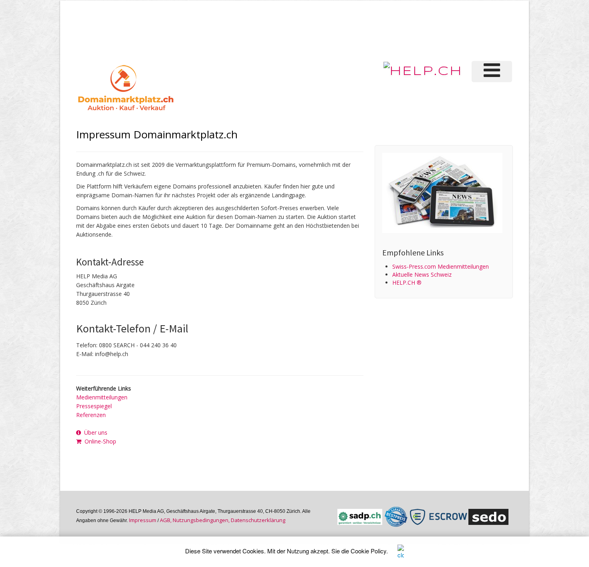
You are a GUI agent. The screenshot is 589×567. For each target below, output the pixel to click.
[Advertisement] (378, 30)
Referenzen (91, 415)
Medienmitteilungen (101, 397)
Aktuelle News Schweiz (422, 274)
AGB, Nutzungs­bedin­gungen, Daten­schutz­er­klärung (222, 520)
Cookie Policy (368, 551)
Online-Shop (98, 441)
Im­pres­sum (142, 520)
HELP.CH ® (407, 282)
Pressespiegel (94, 406)
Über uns (94, 432)
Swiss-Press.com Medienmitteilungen (440, 266)
